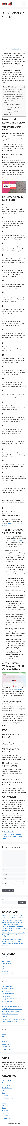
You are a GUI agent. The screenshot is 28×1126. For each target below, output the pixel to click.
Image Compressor (8, 993)
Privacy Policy (6, 1046)
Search (4, 900)
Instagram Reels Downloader (10, 999)
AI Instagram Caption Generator (11, 1011)
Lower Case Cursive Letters (14, 93)
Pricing (4, 1039)
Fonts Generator (9, 832)
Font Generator (6, 996)
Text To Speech (7, 963)
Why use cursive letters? (13, 106)
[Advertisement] (14, 33)
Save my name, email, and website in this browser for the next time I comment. (14, 884)
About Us (5, 1041)
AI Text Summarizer (8, 1001)
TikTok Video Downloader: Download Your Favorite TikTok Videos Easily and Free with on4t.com (13, 928)
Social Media (6, 961)
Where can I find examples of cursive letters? (14, 112)
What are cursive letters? (13, 104)
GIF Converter (6, 991)
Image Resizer (6, 1016)
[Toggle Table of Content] (22, 87)
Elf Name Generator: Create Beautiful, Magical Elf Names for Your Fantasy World (13, 935)
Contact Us (5, 1044)
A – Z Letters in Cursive (15, 540)
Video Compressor (7, 1004)
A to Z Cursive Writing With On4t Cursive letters (13, 99)
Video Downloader (7, 974)
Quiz (3, 958)
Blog (3, 1036)
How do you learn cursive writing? (13, 108)
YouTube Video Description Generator (13, 1019)
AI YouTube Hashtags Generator (12, 1009)
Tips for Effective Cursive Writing (13, 96)
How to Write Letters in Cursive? (13, 89)
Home (4, 1034)
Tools (3, 968)
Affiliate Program (7, 1049)
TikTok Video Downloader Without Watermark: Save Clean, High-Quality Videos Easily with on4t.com (13, 922)
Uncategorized (6, 971)
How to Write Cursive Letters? (13, 834)
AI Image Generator (8, 988)
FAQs (5, 102)
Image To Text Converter (9, 1021)
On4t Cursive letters (17, 689)
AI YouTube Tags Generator (10, 1006)
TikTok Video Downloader (10, 1014)
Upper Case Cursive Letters (13, 91)
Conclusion (7, 114)
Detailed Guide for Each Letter (13, 94)
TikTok (4, 966)
